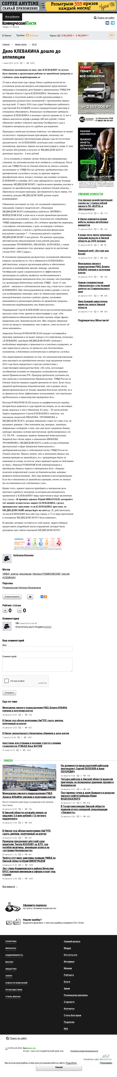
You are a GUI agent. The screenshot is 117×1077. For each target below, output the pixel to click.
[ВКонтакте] (42, 596)
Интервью (69, 961)
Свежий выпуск (72, 941)
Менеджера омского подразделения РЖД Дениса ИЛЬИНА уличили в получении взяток (94, 268)
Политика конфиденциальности (84, 1051)
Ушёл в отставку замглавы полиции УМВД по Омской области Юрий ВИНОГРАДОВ (29, 859)
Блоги (67, 982)
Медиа (67, 948)
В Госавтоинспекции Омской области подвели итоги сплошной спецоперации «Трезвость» (84, 809)
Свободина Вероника (23, 555)
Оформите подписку (35, 905)
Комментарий (9, 656)
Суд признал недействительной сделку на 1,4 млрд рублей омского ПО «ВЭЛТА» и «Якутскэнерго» (95, 205)
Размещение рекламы (76, 995)
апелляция (25, 573)
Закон (8, 760)
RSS (66, 1029)
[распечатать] (30, 598)
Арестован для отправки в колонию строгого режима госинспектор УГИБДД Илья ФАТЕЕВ (31, 745)
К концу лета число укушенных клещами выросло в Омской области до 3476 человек (95, 237)
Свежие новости (90, 194)
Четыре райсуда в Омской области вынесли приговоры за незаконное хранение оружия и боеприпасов (87, 782)
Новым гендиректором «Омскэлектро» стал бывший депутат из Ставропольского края (94, 287)
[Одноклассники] (45, 596)
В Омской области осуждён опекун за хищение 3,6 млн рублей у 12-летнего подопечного (24, 815)
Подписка (69, 1022)
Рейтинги (69, 975)
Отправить (9, 693)
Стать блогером (72, 1015)
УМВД (6, 573)
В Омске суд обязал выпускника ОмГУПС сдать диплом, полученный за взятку (26, 832)
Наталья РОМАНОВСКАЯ (46, 573)
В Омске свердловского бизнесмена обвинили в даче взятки (35, 733)
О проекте (69, 1002)
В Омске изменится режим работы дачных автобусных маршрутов (93, 222)
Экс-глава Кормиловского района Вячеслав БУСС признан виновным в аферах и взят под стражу (28, 871)
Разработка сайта (91, 1059)
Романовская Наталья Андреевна (21, 587)
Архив (67, 988)
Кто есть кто (70, 955)
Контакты (69, 1008)
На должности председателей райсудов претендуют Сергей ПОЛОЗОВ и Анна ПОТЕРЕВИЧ (84, 768)
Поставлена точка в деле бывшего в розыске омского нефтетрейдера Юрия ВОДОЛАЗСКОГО (88, 795)
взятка (14, 573)
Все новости (8, 886)
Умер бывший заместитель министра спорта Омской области (93, 304)
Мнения (68, 968)
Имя (4, 645)
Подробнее (71, 1063)
